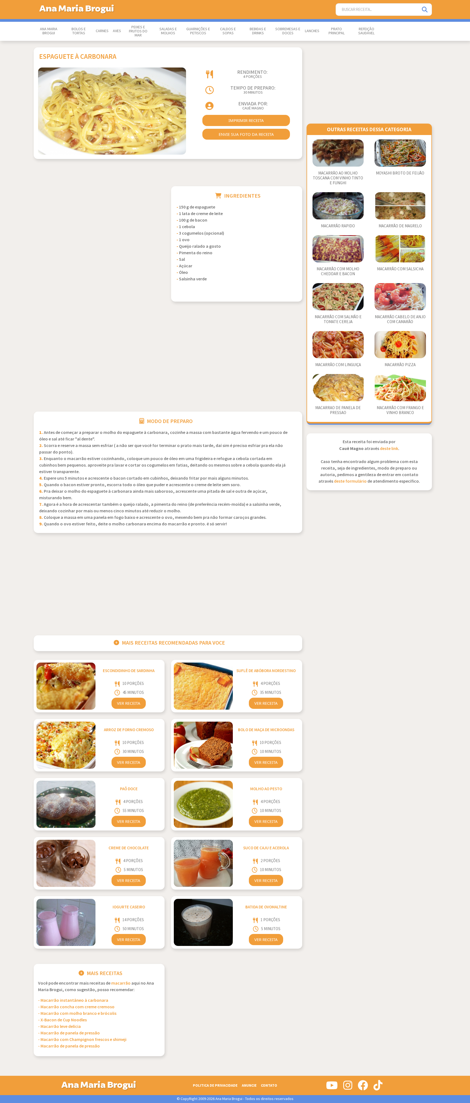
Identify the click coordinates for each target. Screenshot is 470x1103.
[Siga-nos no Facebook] (363, 1087)
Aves (117, 31)
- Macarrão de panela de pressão (69, 1033)
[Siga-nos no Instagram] (347, 1087)
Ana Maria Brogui (48, 31)
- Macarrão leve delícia (59, 1027)
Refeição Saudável (366, 31)
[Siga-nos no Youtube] (332, 1087)
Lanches (312, 31)
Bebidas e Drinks (258, 31)
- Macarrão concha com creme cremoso (76, 1007)
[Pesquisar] (425, 9)
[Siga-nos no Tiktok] (377, 1087)
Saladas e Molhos (168, 31)
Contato (269, 1085)
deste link (389, 449)
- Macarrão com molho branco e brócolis (77, 1013)
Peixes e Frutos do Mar (138, 31)
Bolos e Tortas (79, 31)
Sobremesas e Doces (287, 31)
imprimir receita (246, 120)
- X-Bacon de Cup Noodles (62, 1020)
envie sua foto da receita (246, 134)
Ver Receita (128, 703)
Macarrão (121, 983)
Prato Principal (337, 31)
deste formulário (350, 481)
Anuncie (249, 1085)
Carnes (102, 31)
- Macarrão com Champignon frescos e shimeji (82, 1040)
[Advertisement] (99, 224)
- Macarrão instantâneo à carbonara (73, 1000)
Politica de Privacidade (215, 1085)
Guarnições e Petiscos (198, 31)
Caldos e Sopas (228, 31)
